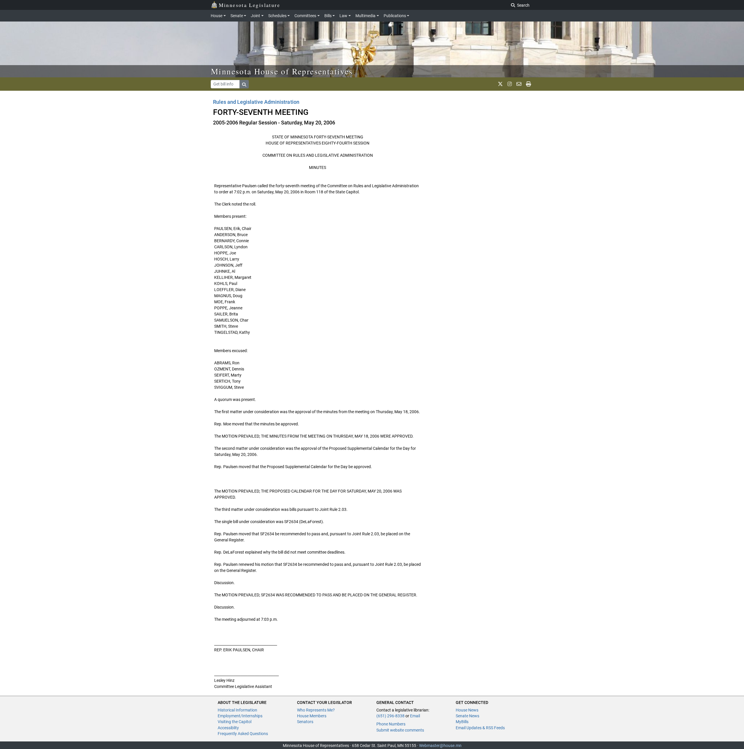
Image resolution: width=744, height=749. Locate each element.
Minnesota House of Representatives (282, 71)
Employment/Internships (240, 716)
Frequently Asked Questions (243, 733)
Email (415, 716)
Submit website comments (400, 730)
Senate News (467, 716)
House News (467, 710)
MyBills (462, 721)
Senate (236, 15)
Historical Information (237, 710)
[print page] (528, 84)
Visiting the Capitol (234, 721)
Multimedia (365, 15)
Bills (328, 15)
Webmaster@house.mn (440, 745)
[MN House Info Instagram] (509, 84)
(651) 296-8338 (390, 716)
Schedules (277, 15)
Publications (395, 15)
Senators (305, 721)
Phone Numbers (390, 724)
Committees (305, 15)
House (216, 15)
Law (343, 15)
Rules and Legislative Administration (256, 102)
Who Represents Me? (316, 710)
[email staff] (519, 84)
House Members (311, 716)
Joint (255, 15)
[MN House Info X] (500, 84)
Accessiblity (228, 727)
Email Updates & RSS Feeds (480, 727)
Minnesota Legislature (249, 4)
